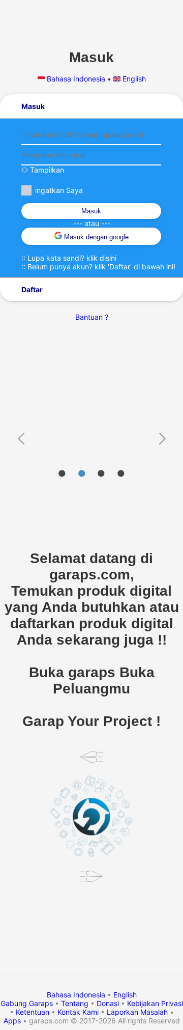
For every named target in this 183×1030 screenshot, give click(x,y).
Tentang (74, 1003)
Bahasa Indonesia (76, 78)
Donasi (108, 1003)
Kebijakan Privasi (155, 1003)
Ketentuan (32, 1012)
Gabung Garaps (27, 1003)
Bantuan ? (91, 317)
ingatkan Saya (59, 190)
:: (68, 258)
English (133, 78)
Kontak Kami (78, 1012)
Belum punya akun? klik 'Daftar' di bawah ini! (101, 266)
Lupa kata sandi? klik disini (71, 258)
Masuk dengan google (95, 237)
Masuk (91, 211)
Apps (12, 1020)
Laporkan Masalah (137, 1012)
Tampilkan (46, 169)
